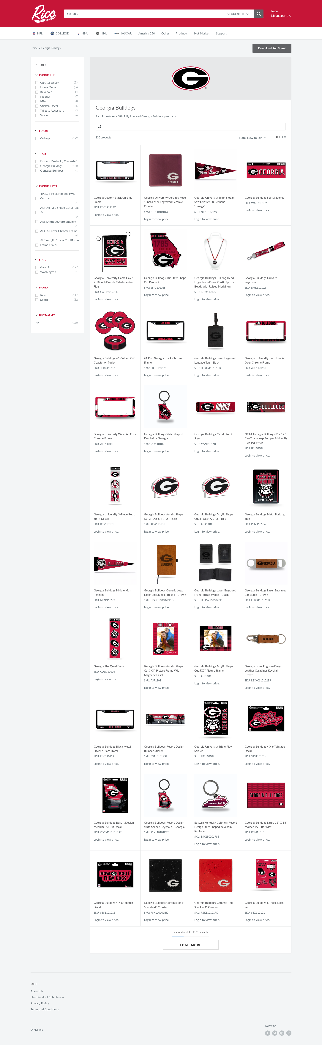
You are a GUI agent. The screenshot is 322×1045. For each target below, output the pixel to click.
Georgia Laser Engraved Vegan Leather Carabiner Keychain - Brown (264, 670)
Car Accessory (49, 82)
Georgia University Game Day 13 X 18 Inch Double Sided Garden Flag (114, 282)
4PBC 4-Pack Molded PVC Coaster (57, 196)
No (37, 322)
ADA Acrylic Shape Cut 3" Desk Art (60, 210)
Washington (48, 272)
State (42, 259)
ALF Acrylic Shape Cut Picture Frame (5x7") (60, 242)
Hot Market (47, 315)
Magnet (45, 96)
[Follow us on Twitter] (274, 1033)
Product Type (48, 186)
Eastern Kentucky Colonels (57, 161)
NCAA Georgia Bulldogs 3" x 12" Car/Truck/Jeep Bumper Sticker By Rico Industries (266, 438)
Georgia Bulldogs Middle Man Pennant (112, 592)
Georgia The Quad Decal (109, 666)
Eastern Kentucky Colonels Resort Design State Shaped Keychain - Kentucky (215, 827)
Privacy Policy (40, 1003)
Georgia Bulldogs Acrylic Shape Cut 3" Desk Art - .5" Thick (163, 516)
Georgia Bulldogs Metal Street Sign (213, 436)
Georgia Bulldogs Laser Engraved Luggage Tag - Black (215, 360)
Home (34, 48)
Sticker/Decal (49, 106)
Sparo (44, 299)
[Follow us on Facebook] (267, 1033)
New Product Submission (47, 997)
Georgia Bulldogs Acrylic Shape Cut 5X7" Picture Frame (213, 668)
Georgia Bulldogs (51, 166)
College (45, 138)
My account (279, 16)
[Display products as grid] (278, 137)
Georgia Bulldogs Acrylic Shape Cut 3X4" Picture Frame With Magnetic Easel (163, 670)
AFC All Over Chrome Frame (58, 231)
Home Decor (48, 87)
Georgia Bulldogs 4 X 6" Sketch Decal (113, 905)
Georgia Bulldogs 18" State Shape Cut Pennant (165, 280)
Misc (43, 101)
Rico (43, 295)
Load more (190, 945)
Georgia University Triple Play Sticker (213, 748)
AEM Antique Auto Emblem (58, 221)
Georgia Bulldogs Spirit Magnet (264, 197)
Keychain (46, 92)
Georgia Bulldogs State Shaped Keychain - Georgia (163, 436)
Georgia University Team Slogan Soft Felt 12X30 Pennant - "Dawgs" (214, 202)
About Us (37, 991)
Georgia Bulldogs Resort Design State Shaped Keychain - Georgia (164, 824)
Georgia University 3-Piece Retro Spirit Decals (114, 516)
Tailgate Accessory (52, 110)
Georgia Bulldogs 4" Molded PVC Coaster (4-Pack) (114, 360)
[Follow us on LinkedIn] (288, 1033)
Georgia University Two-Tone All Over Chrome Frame (265, 360)
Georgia (45, 267)
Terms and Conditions (45, 1009)
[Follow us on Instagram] (281, 1033)
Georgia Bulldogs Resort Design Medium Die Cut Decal (114, 824)
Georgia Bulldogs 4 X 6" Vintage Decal (265, 748)
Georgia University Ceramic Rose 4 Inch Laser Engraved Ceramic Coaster (165, 202)
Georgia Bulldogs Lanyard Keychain (261, 280)
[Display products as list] (284, 137)
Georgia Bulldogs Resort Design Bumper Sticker (164, 748)
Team (42, 153)
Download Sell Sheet (272, 48)
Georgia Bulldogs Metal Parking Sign (265, 516)
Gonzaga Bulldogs (52, 170)
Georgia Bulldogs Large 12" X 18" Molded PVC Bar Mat (266, 824)
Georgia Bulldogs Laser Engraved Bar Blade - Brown (265, 592)
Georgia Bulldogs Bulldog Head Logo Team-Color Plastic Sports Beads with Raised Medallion (214, 282)
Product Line (48, 75)
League (43, 130)
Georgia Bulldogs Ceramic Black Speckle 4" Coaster (164, 905)
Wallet (44, 115)
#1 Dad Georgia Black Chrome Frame (163, 360)
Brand (43, 287)
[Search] (258, 14)
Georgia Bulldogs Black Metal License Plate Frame (112, 748)
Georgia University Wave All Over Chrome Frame (115, 436)
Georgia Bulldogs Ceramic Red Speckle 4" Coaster (213, 905)
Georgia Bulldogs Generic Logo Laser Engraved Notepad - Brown (165, 592)
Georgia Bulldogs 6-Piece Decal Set (264, 905)
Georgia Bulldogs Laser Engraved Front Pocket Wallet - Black (215, 592)
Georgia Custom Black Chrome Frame (113, 199)
